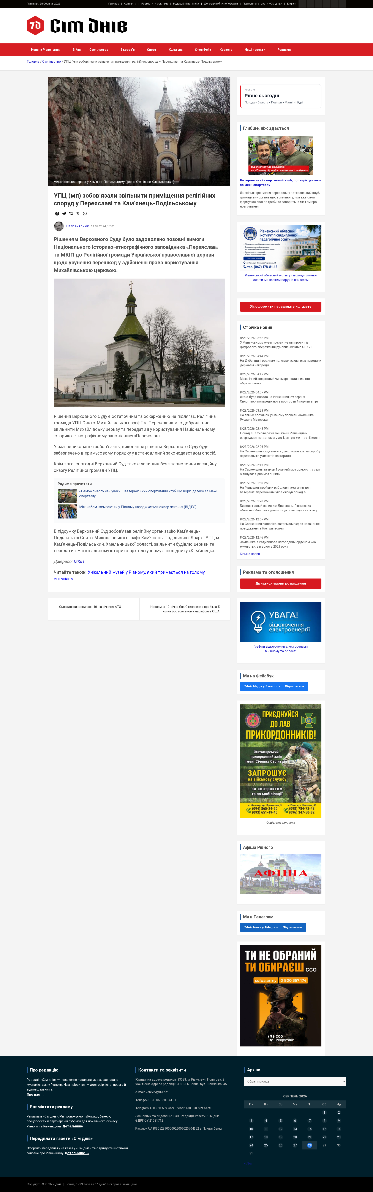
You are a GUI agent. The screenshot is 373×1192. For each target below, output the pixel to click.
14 (309, 1129)
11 (266, 1129)
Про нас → (35, 1094)
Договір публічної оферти (221, 3)
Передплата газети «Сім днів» (262, 3)
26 (280, 1145)
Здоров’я (128, 49)
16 (339, 1129)
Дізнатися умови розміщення (281, 583)
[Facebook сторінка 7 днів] (302, 4)
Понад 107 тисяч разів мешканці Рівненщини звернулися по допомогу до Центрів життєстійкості (279, 435)
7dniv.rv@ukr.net (157, 1092)
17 (251, 1137)
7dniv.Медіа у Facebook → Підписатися (274, 686)
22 (324, 1137)
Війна (77, 49)
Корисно (226, 49)
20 (295, 1137)
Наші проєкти (255, 49)
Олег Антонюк (77, 226)
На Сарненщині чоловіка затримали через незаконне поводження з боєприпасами (280, 526)
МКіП (79, 561)
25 (266, 1145)
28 (310, 1145)
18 (266, 1137)
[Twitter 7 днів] (326, 4)
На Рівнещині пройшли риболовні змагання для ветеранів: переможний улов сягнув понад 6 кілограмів (275, 490)
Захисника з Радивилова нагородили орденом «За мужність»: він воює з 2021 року (278, 544)
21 (309, 1137)
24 (251, 1145)
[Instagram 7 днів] (310, 4)
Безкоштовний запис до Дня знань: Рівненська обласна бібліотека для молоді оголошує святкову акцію (278, 508)
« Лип (248, 1163)
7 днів (57, 1184)
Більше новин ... (251, 554)
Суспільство (98, 49)
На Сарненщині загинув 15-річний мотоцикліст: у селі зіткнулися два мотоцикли (280, 472)
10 (251, 1129)
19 (280, 1137)
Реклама (284, 49)
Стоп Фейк (203, 49)
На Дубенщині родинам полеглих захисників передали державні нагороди (280, 363)
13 (295, 1129)
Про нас (113, 3)
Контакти (130, 3)
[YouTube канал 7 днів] (342, 4)
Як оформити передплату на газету (280, 306)
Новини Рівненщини (45, 49)
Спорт (151, 49)
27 (295, 1145)
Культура (176, 49)
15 (324, 1129)
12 (280, 1129)
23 (339, 1137)
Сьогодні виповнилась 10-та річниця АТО (90, 607)
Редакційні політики (186, 3)
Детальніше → (74, 1126)
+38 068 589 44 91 (163, 1100)
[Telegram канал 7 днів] (334, 4)
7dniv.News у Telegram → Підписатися (273, 927)
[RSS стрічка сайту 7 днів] (318, 4)
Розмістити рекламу (154, 3)
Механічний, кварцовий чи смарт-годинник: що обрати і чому (275, 381)
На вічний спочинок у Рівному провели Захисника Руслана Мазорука (277, 417)
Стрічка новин (257, 327)
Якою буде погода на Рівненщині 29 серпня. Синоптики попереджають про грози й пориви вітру (279, 399)
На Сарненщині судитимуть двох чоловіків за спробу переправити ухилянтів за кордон (280, 453)
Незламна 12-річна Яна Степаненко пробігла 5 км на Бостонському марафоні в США (185, 609)
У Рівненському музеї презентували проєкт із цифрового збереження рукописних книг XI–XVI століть (275, 345)
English (291, 3)
